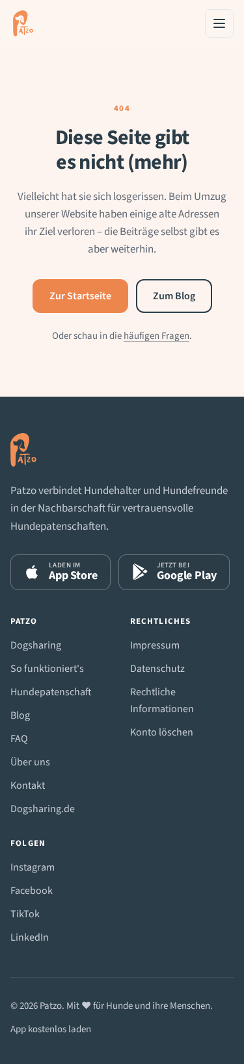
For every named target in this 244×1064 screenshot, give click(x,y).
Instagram (32, 867)
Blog (20, 715)
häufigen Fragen (156, 336)
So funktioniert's (47, 669)
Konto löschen (161, 732)
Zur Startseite (80, 296)
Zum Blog (174, 296)
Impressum (155, 645)
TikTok (25, 914)
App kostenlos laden (50, 1029)
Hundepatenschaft (51, 692)
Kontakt (27, 785)
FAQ (19, 739)
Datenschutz (157, 669)
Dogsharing (35, 645)
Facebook (31, 891)
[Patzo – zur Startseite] (23, 23)
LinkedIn (29, 937)
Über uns (30, 762)
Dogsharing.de (42, 809)
